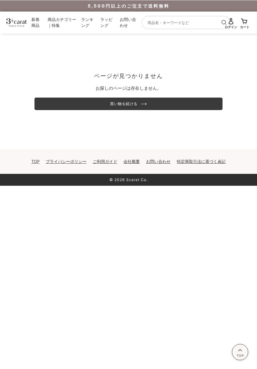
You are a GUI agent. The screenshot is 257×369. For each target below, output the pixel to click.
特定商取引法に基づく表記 (201, 161)
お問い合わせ (158, 161)
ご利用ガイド (105, 161)
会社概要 (131, 161)
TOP (35, 161)
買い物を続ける (124, 103)
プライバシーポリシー (66, 161)
